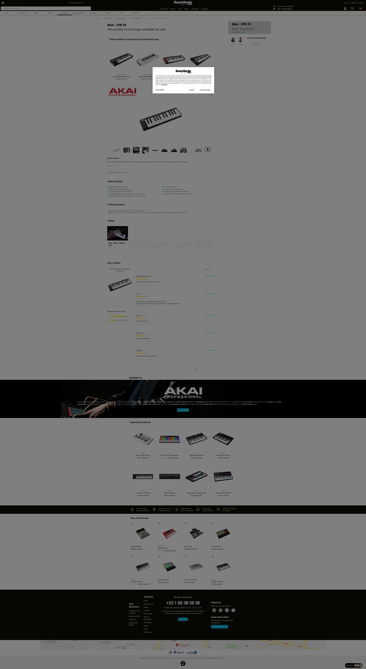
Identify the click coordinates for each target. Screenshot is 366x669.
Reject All (191, 89)
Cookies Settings (159, 89)
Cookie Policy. (164, 84)
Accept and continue (205, 89)
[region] (183, 80)
